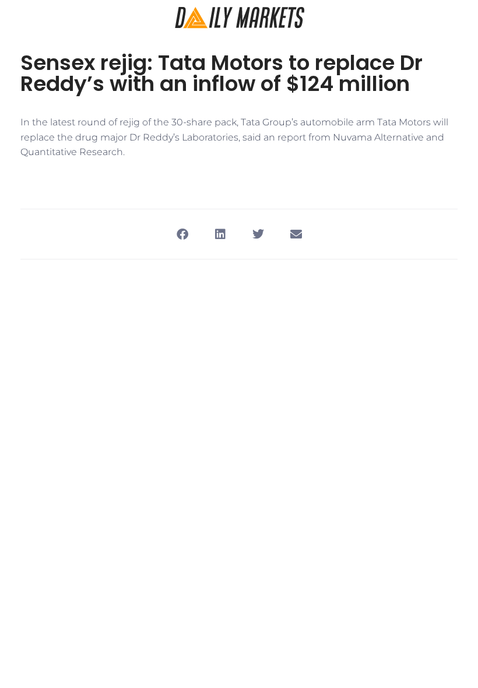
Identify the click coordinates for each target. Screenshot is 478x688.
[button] (182, 234)
